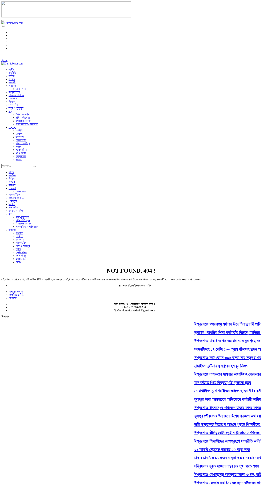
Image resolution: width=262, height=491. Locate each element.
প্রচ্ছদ (4, 60)
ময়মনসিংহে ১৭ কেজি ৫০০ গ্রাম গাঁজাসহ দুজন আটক (226, 349)
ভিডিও (19, 159)
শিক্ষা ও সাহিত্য (23, 143)
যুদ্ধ (10, 111)
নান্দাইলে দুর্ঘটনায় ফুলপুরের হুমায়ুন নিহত (216, 365)
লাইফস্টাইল (21, 140)
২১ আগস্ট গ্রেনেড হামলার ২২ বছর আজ (218, 449)
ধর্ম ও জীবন (21, 152)
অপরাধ (12, 79)
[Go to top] (2, 20)
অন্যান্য (12, 127)
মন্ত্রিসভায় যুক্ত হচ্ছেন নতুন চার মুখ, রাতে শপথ (222, 466)
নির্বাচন (11, 75)
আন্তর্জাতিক (14, 92)
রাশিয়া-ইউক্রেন (23, 117)
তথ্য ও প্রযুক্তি (16, 108)
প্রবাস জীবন (21, 149)
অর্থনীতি (19, 130)
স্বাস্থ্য (18, 146)
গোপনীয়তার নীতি (16, 294)
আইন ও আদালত (16, 95)
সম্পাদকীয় (13, 104)
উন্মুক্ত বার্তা (21, 156)
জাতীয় (11, 69)
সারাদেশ (12, 85)
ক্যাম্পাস (20, 136)
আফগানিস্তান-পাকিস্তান (27, 124)
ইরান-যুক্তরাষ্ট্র (22, 114)
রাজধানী (12, 82)
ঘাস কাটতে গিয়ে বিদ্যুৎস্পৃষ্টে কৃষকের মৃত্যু (218, 382)
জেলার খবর (20, 88)
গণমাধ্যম (13, 98)
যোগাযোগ (13, 297)
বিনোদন (12, 101)
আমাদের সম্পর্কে (16, 291)
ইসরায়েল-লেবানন (23, 120)
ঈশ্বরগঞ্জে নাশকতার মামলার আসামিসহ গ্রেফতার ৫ (225, 374)
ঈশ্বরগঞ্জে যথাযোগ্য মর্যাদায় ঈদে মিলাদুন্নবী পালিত (225, 324)
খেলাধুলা (19, 133)
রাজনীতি (12, 72)
